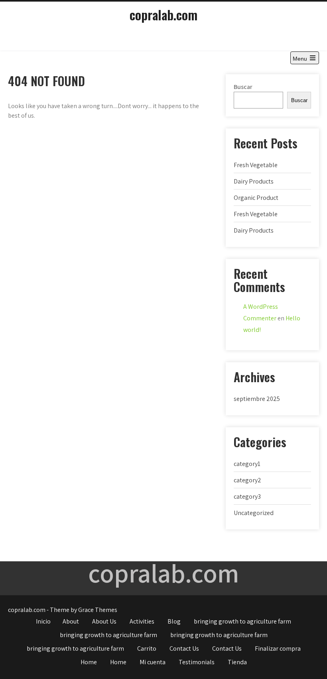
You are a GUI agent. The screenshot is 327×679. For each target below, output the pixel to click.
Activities (142, 621)
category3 (247, 496)
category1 (247, 464)
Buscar (243, 87)
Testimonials (197, 662)
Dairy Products (254, 181)
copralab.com (163, 14)
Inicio (43, 621)
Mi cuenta (152, 662)
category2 (247, 480)
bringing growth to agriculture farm (242, 621)
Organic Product (256, 197)
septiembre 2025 (257, 399)
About (71, 621)
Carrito (146, 648)
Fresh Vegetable (256, 165)
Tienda (237, 662)
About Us (104, 621)
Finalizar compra (278, 648)
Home (89, 662)
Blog (174, 621)
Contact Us (184, 648)
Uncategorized (254, 513)
